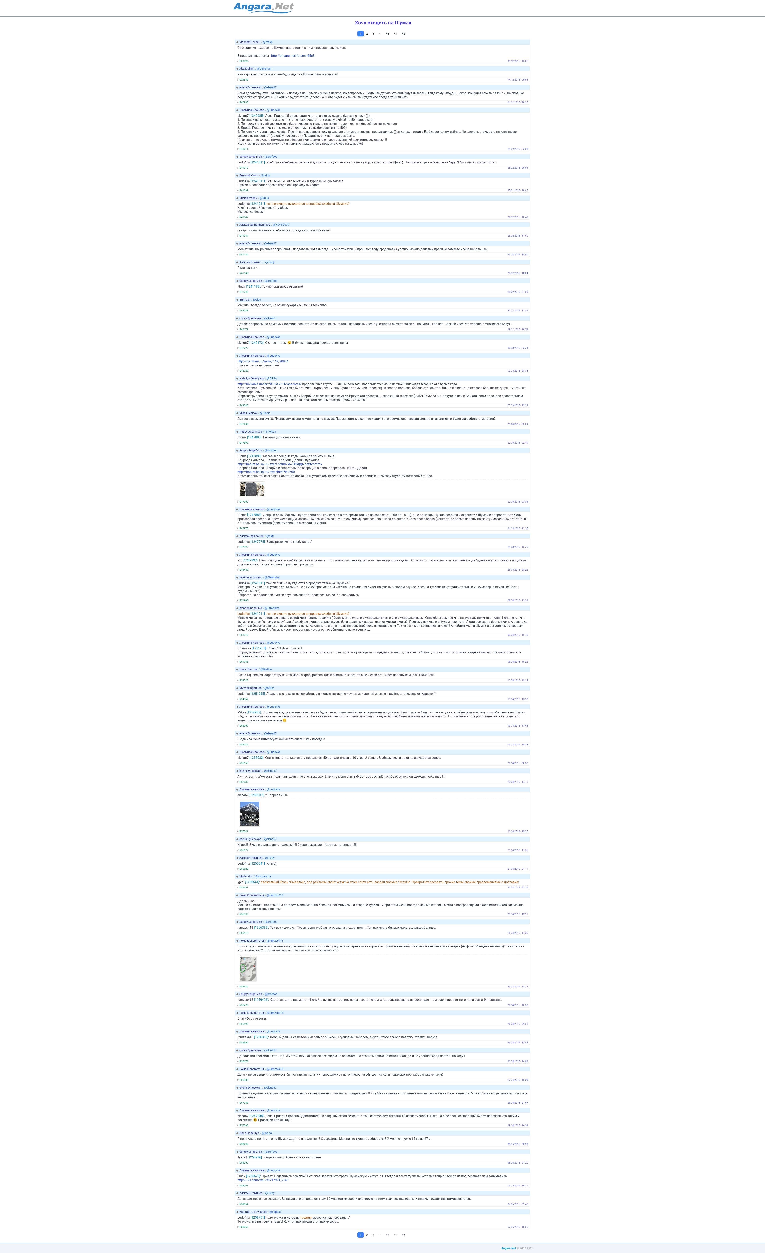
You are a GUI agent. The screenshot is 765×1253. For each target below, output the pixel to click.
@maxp (268, 42)
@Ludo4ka (273, 110)
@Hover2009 (281, 224)
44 (395, 33)
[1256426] (261, 1000)
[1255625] (253, 1176)
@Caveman (264, 68)
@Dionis (265, 413)
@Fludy (270, 262)
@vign (257, 299)
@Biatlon (266, 669)
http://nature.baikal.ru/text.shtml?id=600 (266, 472)
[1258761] (258, 1217)
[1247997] (250, 560)
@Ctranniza (272, 577)
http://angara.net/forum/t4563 (293, 56)
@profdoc (271, 156)
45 (403, 33)
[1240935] (256, 116)
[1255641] (252, 882)
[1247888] (254, 437)
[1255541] (258, 863)
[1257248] (256, 1116)
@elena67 (270, 87)
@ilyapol (267, 1133)
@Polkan (270, 431)
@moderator (263, 876)
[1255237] (256, 795)
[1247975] (258, 542)
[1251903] (259, 648)
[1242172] (256, 342)
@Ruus (264, 198)
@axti (270, 536)
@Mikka (269, 688)
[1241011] (258, 162)
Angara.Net (508, 1248)
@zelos (265, 175)
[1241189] (253, 286)
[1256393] (261, 927)
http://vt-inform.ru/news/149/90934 (262, 361)
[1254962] (254, 712)
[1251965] (258, 694)
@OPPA (272, 378)
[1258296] (255, 1157)
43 (387, 33)
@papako (275, 1211)
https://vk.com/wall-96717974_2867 (263, 1180)
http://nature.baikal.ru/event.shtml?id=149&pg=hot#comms (279, 464)
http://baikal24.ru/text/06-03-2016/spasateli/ (269, 384)
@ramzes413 (275, 895)
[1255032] (256, 758)
